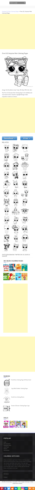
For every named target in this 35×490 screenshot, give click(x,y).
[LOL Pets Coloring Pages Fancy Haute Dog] (6, 184)
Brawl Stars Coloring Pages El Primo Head (21, 380)
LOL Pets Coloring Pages (12, 11)
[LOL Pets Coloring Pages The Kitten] (6, 229)
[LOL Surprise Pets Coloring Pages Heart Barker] (15, 229)
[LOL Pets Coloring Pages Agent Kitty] (15, 247)
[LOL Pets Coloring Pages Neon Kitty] (6, 157)
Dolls (19, 254)
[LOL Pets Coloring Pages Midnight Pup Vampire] (24, 220)
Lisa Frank (6, 447)
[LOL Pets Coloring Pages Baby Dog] (15, 148)
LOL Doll (26, 254)
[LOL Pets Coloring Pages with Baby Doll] (15, 211)
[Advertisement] (17, 31)
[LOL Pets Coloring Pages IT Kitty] (24, 166)
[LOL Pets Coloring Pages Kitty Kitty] (6, 166)
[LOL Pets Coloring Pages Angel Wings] (6, 193)
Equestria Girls (7, 445)
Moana (5, 448)
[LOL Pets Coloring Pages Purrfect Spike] (24, 247)
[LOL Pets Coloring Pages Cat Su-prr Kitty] (6, 175)
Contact (5, 477)
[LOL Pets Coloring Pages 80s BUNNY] (15, 193)
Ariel (5, 442)
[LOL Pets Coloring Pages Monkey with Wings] (6, 202)
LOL (23, 254)
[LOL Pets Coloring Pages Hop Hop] (24, 184)
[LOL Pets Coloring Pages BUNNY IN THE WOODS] (6, 211)
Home (3, 11)
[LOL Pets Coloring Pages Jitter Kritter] (15, 202)
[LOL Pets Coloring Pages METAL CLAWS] (24, 148)
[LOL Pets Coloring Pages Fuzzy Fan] (24, 229)
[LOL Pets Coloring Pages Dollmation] (15, 166)
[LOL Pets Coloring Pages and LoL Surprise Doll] (24, 157)
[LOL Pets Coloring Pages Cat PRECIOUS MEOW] (24, 202)
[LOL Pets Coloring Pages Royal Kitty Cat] (6, 238)
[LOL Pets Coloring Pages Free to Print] (24, 193)
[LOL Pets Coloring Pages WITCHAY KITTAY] (6, 220)
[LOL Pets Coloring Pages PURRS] (24, 175)
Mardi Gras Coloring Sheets (17, 397)
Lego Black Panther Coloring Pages (19, 388)
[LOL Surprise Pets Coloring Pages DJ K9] (6, 247)
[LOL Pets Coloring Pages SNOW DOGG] (15, 238)
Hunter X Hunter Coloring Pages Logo (20, 405)
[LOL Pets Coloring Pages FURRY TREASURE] (15, 157)
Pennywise (6, 450)
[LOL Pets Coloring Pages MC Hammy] (24, 211)
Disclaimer (6, 474)
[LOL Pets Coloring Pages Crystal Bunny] (15, 220)
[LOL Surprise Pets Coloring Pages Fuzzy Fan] (15, 175)
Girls (21, 254)
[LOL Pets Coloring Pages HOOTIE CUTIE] (6, 148)
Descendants (7, 444)
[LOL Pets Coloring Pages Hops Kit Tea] (15, 184)
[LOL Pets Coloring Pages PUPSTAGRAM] (24, 238)
